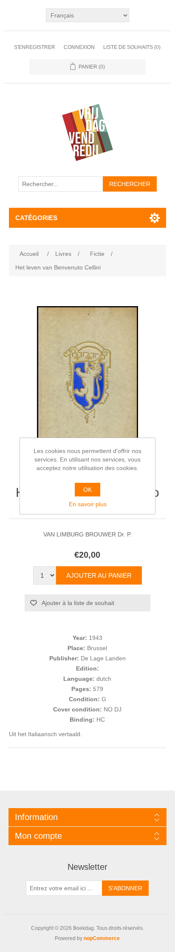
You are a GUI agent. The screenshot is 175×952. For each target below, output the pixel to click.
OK (87, 489)
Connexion (79, 47)
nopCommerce (102, 938)
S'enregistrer (34, 47)
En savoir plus (88, 504)
